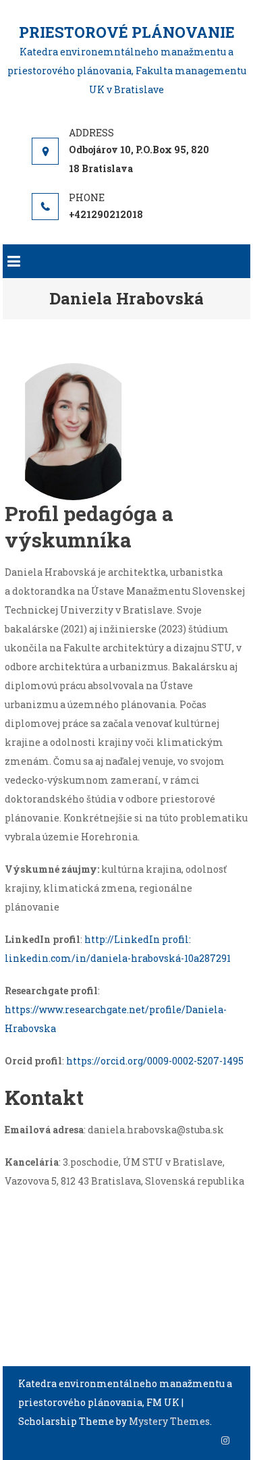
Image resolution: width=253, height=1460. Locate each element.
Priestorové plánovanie (127, 32)
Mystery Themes (169, 1421)
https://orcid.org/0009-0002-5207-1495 (155, 1060)
